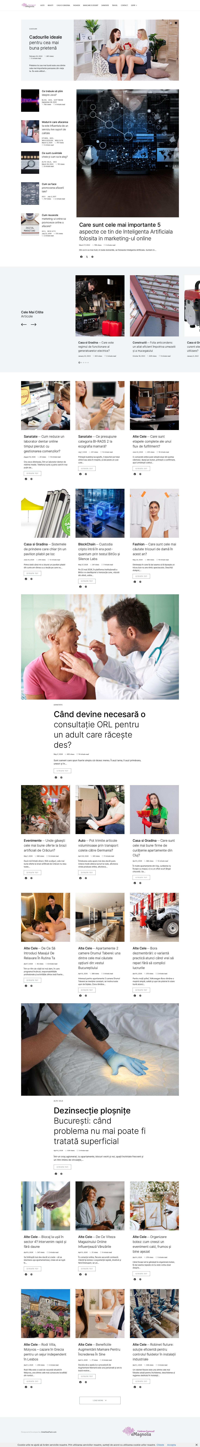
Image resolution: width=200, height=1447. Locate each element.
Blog (44, 100)
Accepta (171, 1444)
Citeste (160, 1444)
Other (45, 138)
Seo (50, 100)
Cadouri (33, 29)
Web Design (47, 140)
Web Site (59, 140)
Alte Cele (46, 162)
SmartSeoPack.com (48, 1432)
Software (58, 100)
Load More (98, 1400)
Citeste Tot (32, 473)
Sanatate (58, 705)
